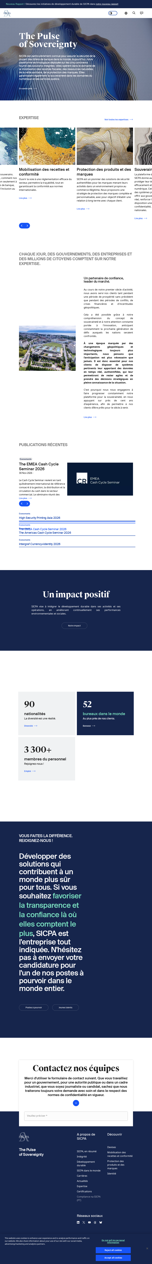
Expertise (82, 1186)
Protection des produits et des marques (115, 1165)
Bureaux (87, 726)
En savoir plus (25, 88)
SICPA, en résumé (86, 1151)
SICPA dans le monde (88, 1170)
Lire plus (32, 209)
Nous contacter (141, 13)
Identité (111, 1173)
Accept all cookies (113, 1257)
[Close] (147, 1248)
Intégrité (82, 1156)
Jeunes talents (65, 1007)
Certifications (84, 1191)
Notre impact (74, 625)
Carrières (82, 1175)
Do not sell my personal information (113, 1241)
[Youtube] (90, 1222)
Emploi (27, 771)
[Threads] (96, 1222)
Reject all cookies (113, 1250)
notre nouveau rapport (107, 4)
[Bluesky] (101, 1222)
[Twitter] (85, 1222)
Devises (111, 1147)
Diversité (28, 726)
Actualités (82, 1181)
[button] (77, 514)
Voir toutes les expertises (116, 119)
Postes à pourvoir (34, 1007)
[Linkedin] (79, 1222)
